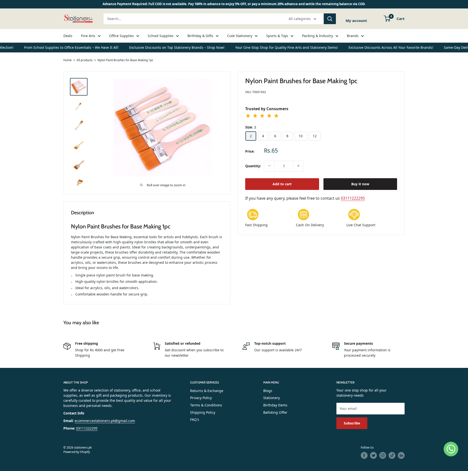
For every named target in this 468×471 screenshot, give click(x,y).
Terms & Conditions (206, 405)
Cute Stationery (239, 35)
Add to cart (282, 183)
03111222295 (353, 198)
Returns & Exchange (206, 390)
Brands (353, 35)
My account (356, 20)
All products (85, 60)
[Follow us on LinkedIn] (401, 455)
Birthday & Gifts (200, 35)
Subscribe (352, 423)
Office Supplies (121, 35)
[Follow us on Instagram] (382, 455)
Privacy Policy (201, 397)
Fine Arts (88, 35)
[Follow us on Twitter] (373, 455)
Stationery (271, 397)
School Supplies (161, 35)
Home (67, 60)
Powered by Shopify (76, 452)
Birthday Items (275, 405)
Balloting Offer (275, 412)
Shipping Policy (202, 412)
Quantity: (253, 166)
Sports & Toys (277, 35)
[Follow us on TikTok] (392, 455)
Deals (67, 35)
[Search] (330, 18)
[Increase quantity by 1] (298, 166)
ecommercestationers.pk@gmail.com (105, 420)
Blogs (267, 390)
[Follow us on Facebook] (364, 455)
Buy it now (360, 183)
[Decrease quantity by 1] (269, 166)
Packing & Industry (317, 35)
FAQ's (194, 419)
